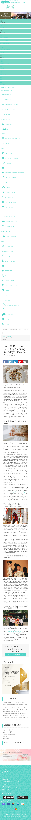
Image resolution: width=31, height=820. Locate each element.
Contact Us (5, 784)
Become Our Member (15, 2)
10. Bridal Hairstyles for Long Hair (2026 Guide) (14, 719)
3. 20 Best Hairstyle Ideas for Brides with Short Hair (15, 706)
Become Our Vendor (6, 0)
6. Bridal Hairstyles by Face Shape (11, 711)
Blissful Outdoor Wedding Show (10, 781)
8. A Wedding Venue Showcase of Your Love (13, 715)
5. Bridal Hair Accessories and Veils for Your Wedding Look (15, 709)
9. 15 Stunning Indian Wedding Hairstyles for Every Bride (15, 717)
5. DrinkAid (5, 736)
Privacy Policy (6, 786)
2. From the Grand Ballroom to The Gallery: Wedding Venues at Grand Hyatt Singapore (15, 704)
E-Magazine (5, 769)
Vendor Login (15, 0)
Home (3, 336)
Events (4, 776)
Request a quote (7, 636)
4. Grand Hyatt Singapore (9, 734)
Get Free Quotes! (5, 2)
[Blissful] (8, 797)
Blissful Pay (5, 771)
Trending (9, 336)
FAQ (3, 768)
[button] (1, 15)
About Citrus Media (7, 789)
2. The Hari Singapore (8, 731)
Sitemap (4, 773)
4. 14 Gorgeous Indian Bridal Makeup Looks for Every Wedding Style (15, 708)
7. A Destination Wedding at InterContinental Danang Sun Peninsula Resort (15, 713)
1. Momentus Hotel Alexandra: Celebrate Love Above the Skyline (15, 702)
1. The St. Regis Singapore (9, 729)
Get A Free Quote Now (15, 655)
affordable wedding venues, (14, 631)
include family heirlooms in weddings (16, 492)
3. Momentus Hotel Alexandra (10, 732)
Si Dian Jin (5, 384)
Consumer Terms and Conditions (10, 788)
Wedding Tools (6, 779)
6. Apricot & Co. (7, 738)
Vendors (4, 778)
